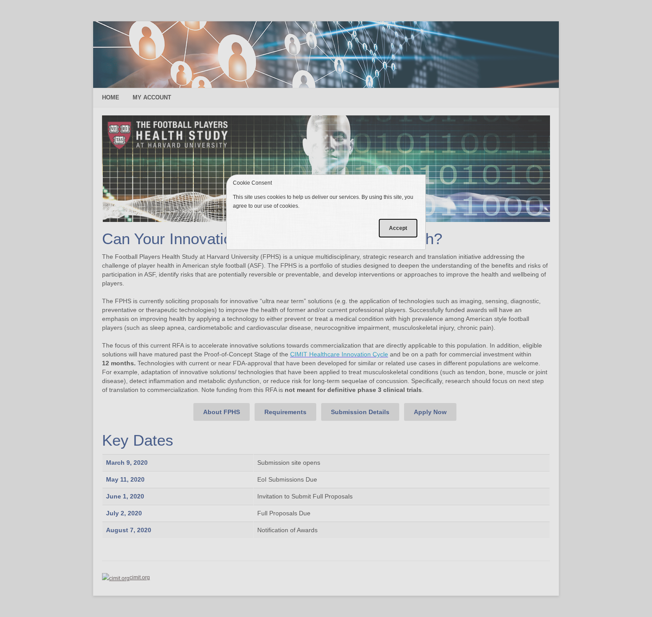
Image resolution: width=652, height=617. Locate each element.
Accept (398, 228)
